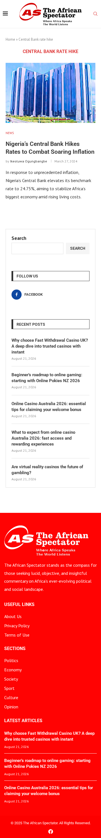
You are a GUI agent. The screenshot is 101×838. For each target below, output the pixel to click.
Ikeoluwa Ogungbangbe (28, 161)
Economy (13, 669)
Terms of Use (16, 635)
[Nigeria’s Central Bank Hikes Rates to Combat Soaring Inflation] (50, 93)
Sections (15, 648)
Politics (11, 660)
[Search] (95, 14)
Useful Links (19, 604)
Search (19, 238)
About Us (13, 616)
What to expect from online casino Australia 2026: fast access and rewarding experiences (43, 438)
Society (11, 679)
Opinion (11, 706)
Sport (9, 688)
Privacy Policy (16, 625)
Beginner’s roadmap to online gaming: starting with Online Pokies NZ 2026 (47, 377)
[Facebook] (50, 831)
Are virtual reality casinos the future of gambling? (47, 469)
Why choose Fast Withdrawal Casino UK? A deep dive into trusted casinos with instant (50, 346)
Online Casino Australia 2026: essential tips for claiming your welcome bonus (49, 406)
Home (10, 39)
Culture (11, 697)
